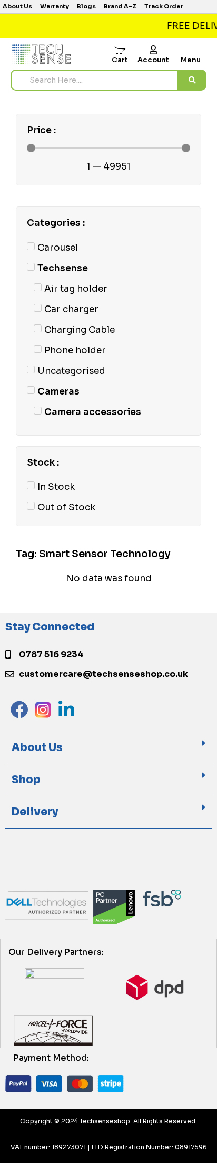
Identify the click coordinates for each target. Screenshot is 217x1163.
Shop (26, 779)
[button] (108, 748)
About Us (37, 747)
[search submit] (192, 80)
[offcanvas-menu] (191, 51)
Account (153, 59)
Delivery (35, 812)
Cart (120, 59)
